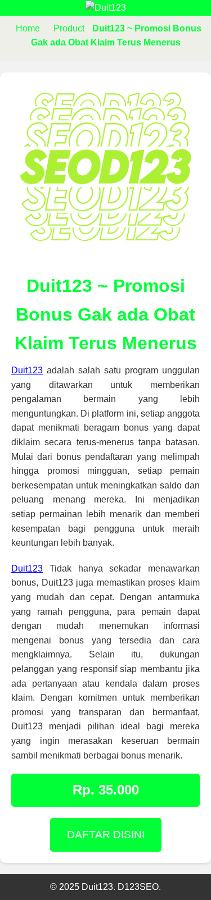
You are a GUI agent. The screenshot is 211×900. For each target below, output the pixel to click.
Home (28, 28)
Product (68, 28)
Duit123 (27, 370)
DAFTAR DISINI (106, 834)
